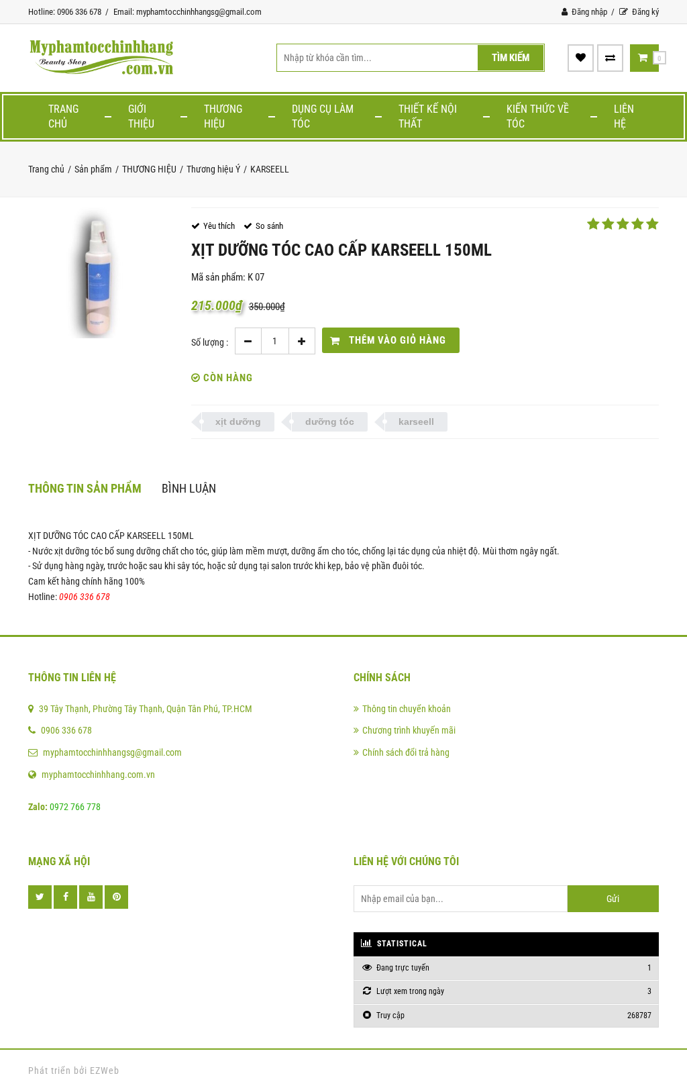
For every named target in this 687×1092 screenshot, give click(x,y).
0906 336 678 (66, 730)
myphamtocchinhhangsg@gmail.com (112, 752)
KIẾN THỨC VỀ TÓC (538, 116)
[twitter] (40, 897)
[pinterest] (116, 897)
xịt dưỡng (238, 421)
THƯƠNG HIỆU (223, 116)
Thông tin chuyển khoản (406, 708)
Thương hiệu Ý (213, 169)
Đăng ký (644, 12)
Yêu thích (219, 226)
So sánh (269, 226)
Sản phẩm (93, 169)
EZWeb (104, 1070)
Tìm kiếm (510, 58)
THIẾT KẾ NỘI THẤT (428, 116)
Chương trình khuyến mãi (409, 730)
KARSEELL (269, 169)
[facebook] (65, 897)
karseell (416, 421)
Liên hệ (624, 116)
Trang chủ (63, 116)
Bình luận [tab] (189, 488)
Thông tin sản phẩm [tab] (85, 488)
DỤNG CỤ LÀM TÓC (323, 116)
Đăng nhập (588, 12)
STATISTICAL (400, 943)
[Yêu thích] (581, 57)
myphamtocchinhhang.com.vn (98, 774)
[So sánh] (610, 57)
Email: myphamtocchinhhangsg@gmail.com (187, 12)
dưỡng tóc (329, 421)
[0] (642, 58)
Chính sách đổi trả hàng (406, 752)
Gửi (612, 898)
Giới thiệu (141, 116)
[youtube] (91, 897)
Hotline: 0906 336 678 (64, 12)
